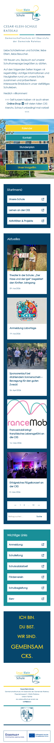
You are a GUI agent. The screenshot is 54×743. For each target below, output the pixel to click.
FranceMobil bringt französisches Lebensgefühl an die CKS (27, 433)
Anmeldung (16, 544)
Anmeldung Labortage (23, 328)
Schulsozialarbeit (18, 566)
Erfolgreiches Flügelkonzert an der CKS (27, 484)
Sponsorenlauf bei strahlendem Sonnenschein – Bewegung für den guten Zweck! (26, 379)
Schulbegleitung (18, 587)
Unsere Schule (17, 199)
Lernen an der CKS (19, 210)
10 (33, 505)
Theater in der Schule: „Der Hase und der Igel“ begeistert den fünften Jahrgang (26, 279)
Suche (39, 516)
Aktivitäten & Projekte (21, 220)
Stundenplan (27, 147)
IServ (11, 598)
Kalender (27, 128)
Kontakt (27, 137)
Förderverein (16, 576)
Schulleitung (16, 555)
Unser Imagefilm (27, 167)
